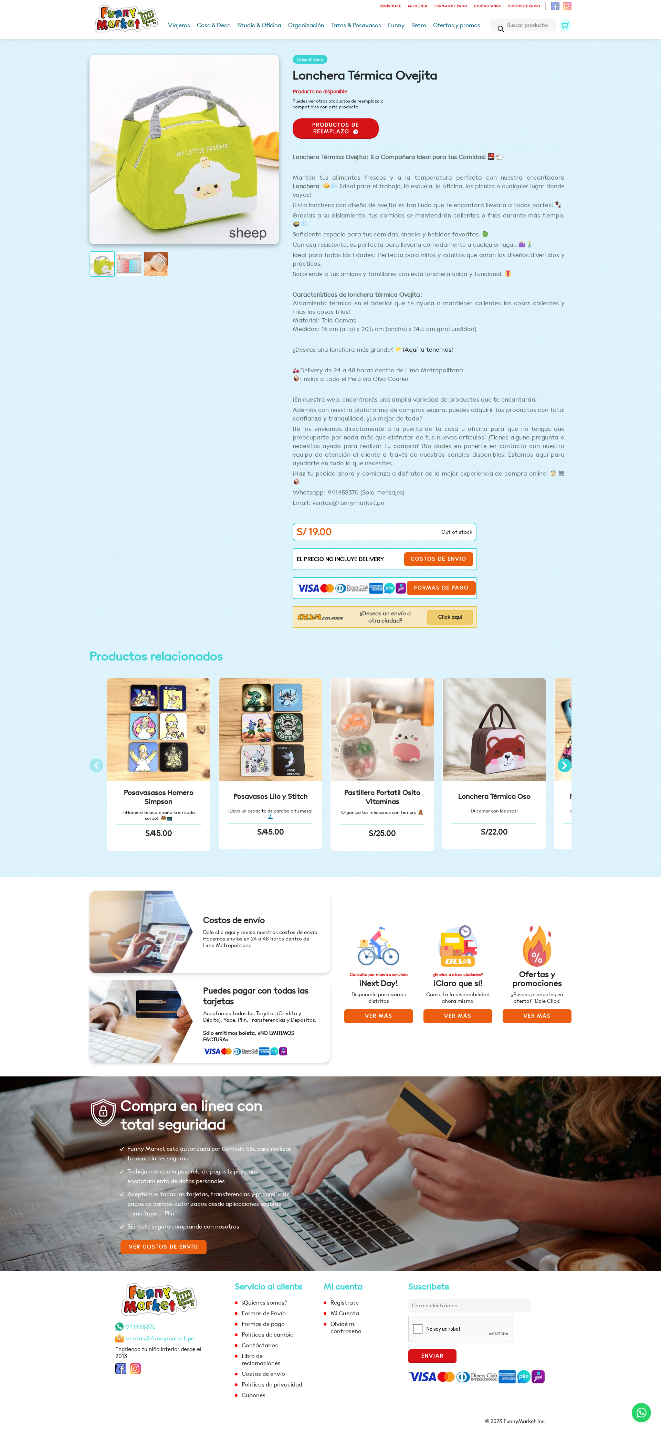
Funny (396, 25)
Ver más (378, 1016)
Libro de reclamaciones (261, 1359)
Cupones (253, 1395)
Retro (418, 25)
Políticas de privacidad (272, 1384)
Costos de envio (438, 559)
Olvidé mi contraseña (345, 1327)
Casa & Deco (214, 25)
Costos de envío (524, 6)
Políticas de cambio (268, 1334)
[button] (564, 765)
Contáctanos (487, 6)
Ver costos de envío (163, 1247)
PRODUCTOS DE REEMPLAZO (335, 128)
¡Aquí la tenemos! (428, 350)
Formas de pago (450, 6)
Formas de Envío (264, 1313)
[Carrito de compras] (565, 25)
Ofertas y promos (456, 25)
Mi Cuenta (418, 6)
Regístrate (390, 6)
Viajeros (179, 25)
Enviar (432, 1356)
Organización (306, 25)
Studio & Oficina (259, 25)
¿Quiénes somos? (264, 1302)
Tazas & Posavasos (356, 25)
